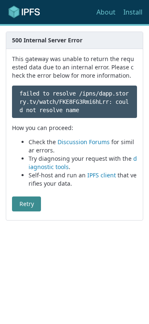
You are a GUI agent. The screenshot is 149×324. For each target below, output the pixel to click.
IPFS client (101, 175)
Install (132, 12)
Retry (26, 204)
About (105, 12)
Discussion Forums (84, 142)
